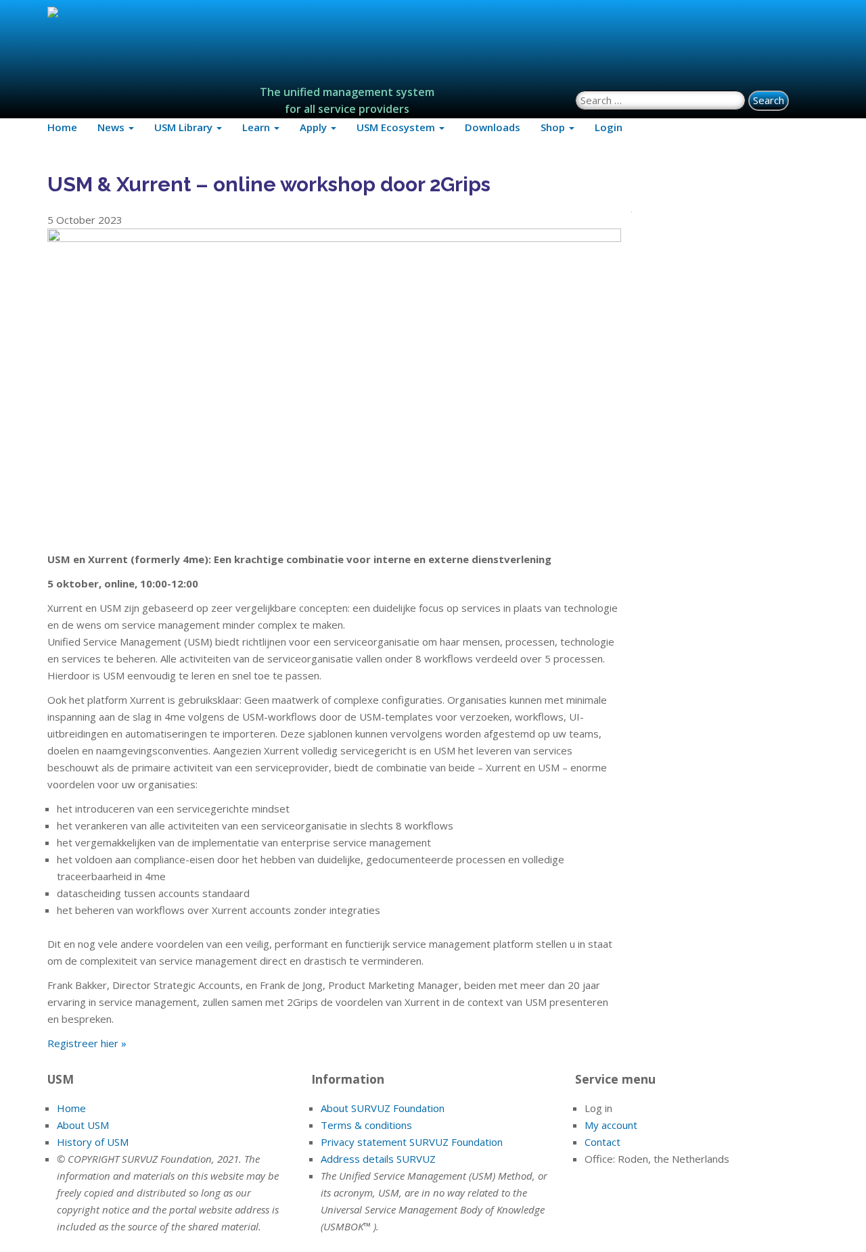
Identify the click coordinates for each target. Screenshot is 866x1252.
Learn (257, 127)
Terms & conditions (366, 1125)
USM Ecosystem (397, 127)
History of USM (93, 1142)
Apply (314, 127)
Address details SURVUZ (378, 1158)
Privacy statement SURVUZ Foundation (412, 1142)
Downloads (492, 127)
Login (608, 127)
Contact (602, 1142)
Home (62, 127)
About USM (83, 1125)
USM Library (184, 127)
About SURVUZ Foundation (383, 1108)
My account (611, 1125)
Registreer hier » (87, 1043)
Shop (554, 127)
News (112, 127)
